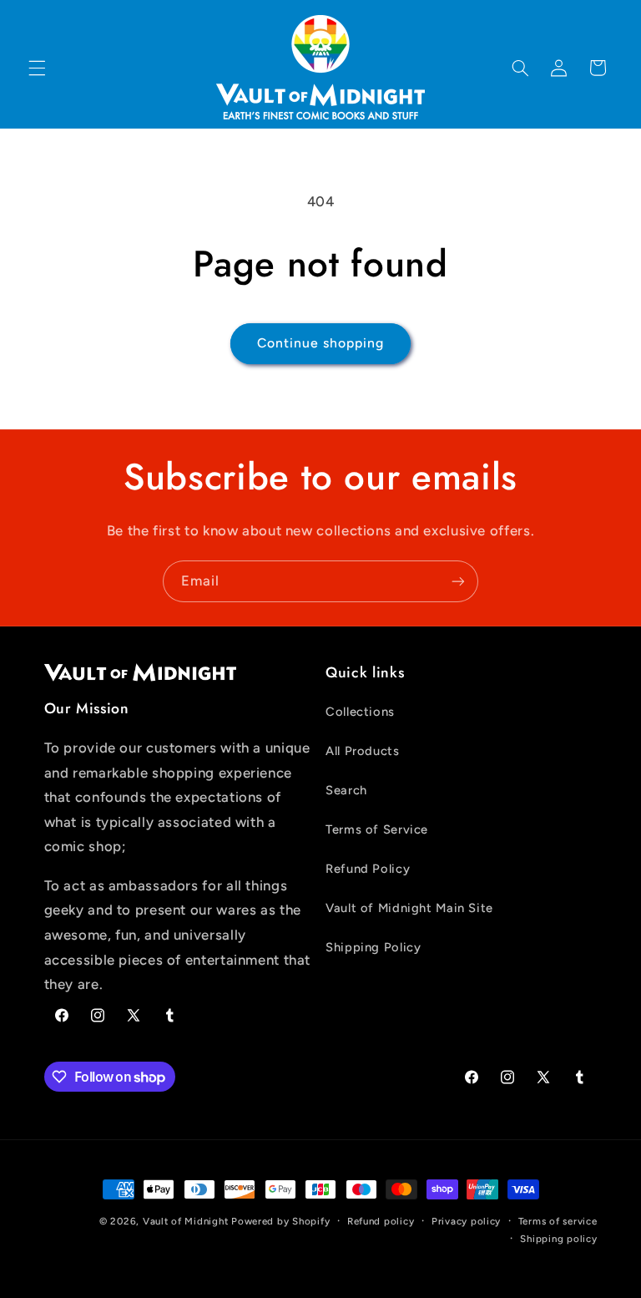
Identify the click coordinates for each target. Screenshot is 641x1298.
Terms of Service (377, 829)
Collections (360, 711)
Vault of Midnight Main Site (409, 907)
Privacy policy (466, 1221)
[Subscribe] (458, 580)
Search (346, 790)
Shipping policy (558, 1239)
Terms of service (558, 1221)
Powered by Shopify (280, 1221)
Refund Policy (368, 868)
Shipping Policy (373, 947)
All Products (363, 750)
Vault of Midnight (186, 1221)
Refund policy (381, 1221)
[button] (37, 67)
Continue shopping (321, 343)
